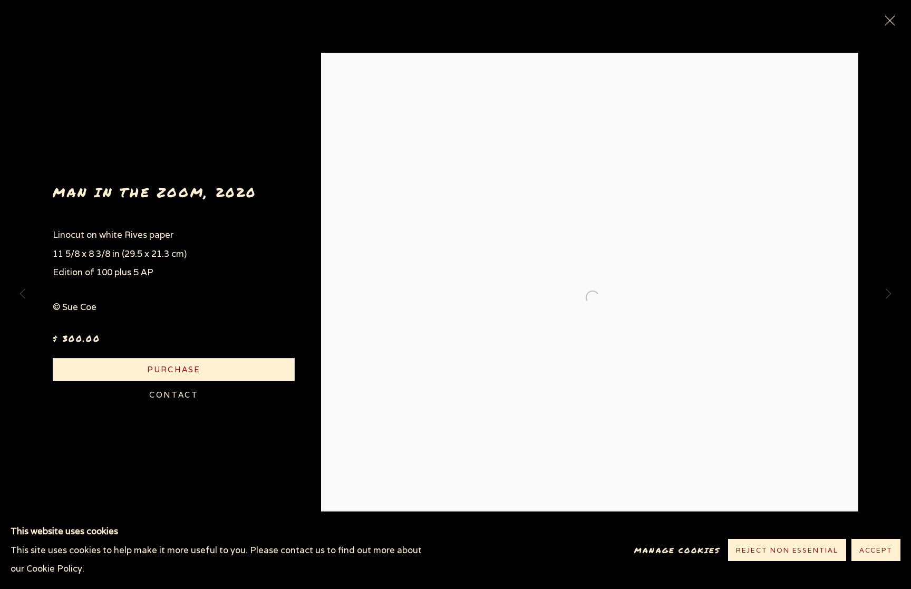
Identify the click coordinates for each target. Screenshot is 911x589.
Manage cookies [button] (677, 550)
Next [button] (888, 295)
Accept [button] (876, 550)
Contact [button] (173, 395)
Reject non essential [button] (787, 550)
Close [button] (887, 24)
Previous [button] (22, 295)
